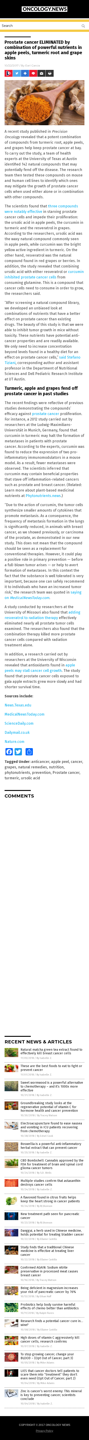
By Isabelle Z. (44, 1058)
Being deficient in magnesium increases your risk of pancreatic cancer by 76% (49, 1290)
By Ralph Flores (45, 1313)
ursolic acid (30, 778)
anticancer (40, 762)
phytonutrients (17, 772)
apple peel (60, 762)
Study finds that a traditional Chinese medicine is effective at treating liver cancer (47, 1251)
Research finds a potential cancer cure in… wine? (52, 1323)
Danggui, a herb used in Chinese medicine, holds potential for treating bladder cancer (52, 1232)
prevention (41, 772)
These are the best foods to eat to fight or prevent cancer (51, 1068)
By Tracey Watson (47, 1115)
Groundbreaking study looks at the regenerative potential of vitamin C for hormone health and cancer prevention (49, 1107)
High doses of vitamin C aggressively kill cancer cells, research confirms (50, 1339)
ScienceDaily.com (19, 723)
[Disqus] (44, 859)
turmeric (12, 778)
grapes (10, 767)
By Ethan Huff (44, 1296)
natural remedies (32, 767)
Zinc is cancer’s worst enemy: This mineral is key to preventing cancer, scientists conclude (51, 1395)
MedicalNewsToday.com (24, 714)
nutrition (56, 767)
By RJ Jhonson (44, 1206)
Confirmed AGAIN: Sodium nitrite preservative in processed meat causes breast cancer (49, 1271)
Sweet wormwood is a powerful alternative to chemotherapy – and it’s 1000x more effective (52, 1086)
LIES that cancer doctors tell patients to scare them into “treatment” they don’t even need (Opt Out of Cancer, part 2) (50, 1375)
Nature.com (14, 741)
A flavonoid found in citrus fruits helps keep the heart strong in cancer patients (50, 1199)
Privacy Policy (44, 1430)
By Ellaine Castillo (47, 1239)
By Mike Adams (45, 1362)
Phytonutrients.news (43, 496)
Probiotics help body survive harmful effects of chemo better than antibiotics (50, 1306)
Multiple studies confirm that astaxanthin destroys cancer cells (50, 1183)
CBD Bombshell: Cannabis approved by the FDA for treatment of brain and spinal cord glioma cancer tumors (52, 1164)
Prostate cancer (65, 772)
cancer (76, 762)
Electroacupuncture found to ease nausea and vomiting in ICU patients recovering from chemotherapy (51, 1127)
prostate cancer (45, 414)
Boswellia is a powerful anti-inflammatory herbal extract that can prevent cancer (51, 1146)
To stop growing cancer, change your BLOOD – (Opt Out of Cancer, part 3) (47, 1356)
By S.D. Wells (44, 1172)
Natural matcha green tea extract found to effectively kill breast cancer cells (51, 1051)
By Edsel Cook (45, 1135)
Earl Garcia (32, 65)
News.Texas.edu (18, 705)
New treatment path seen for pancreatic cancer (50, 1216)
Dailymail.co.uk (17, 732)
